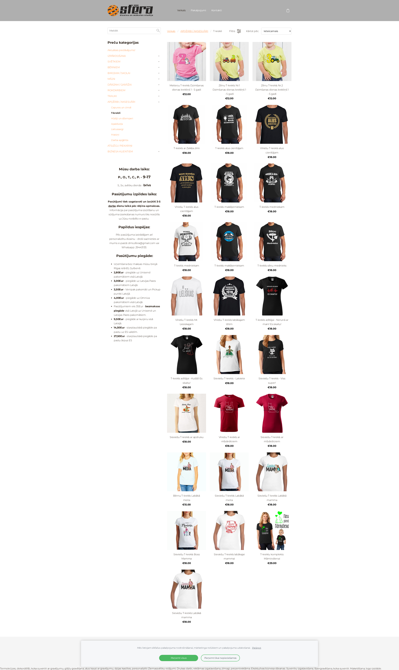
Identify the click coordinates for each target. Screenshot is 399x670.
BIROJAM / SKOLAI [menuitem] (119, 73)
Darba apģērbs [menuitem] (119, 140)
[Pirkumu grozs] (287, 10)
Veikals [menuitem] (181, 10)
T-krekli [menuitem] (115, 112)
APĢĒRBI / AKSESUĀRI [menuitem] (121, 101)
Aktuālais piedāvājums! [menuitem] (121, 50)
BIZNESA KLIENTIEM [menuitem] (120, 151)
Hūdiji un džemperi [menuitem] (122, 118)
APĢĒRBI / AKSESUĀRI (194, 31)
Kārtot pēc (252, 31)
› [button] (159, 56)
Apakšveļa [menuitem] (117, 123)
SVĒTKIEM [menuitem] (114, 61)
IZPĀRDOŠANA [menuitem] (117, 55)
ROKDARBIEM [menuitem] (116, 90)
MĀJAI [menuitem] (111, 78)
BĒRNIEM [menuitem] (114, 67)
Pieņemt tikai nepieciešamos (220, 658)
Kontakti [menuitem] (216, 10)
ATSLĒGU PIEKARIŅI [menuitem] (120, 145)
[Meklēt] (158, 30)
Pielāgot (256, 647)
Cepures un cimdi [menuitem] (121, 107)
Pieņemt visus (179, 658)
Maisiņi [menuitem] (115, 134)
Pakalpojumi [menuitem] (198, 10)
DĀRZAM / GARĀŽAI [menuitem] (120, 84)
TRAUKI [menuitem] (112, 96)
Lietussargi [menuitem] (117, 129)
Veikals (171, 31)
